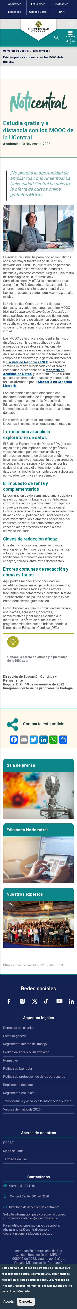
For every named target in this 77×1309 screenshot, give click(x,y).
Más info (23, 1291)
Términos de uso (15, 1159)
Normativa (10, 1060)
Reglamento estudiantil (19, 1093)
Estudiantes (38, 4)
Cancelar (26, 1301)
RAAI (62, 11)
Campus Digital (38, 11)
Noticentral (40, 50)
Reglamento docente (18, 1085)
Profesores (61, 4)
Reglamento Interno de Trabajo (25, 1044)
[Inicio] (38, 30)
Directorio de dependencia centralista (34, 1207)
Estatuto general (14, 1036)
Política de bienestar (18, 1069)
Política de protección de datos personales (34, 1077)
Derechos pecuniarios (18, 1028)
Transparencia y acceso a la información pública (37, 1101)
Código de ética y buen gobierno (26, 1052)
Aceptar (9, 1301)
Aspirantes (14, 4)
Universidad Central (16, 50)
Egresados (14, 11)
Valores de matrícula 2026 (22, 1109)
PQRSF (8, 1143)
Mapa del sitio (13, 1151)
